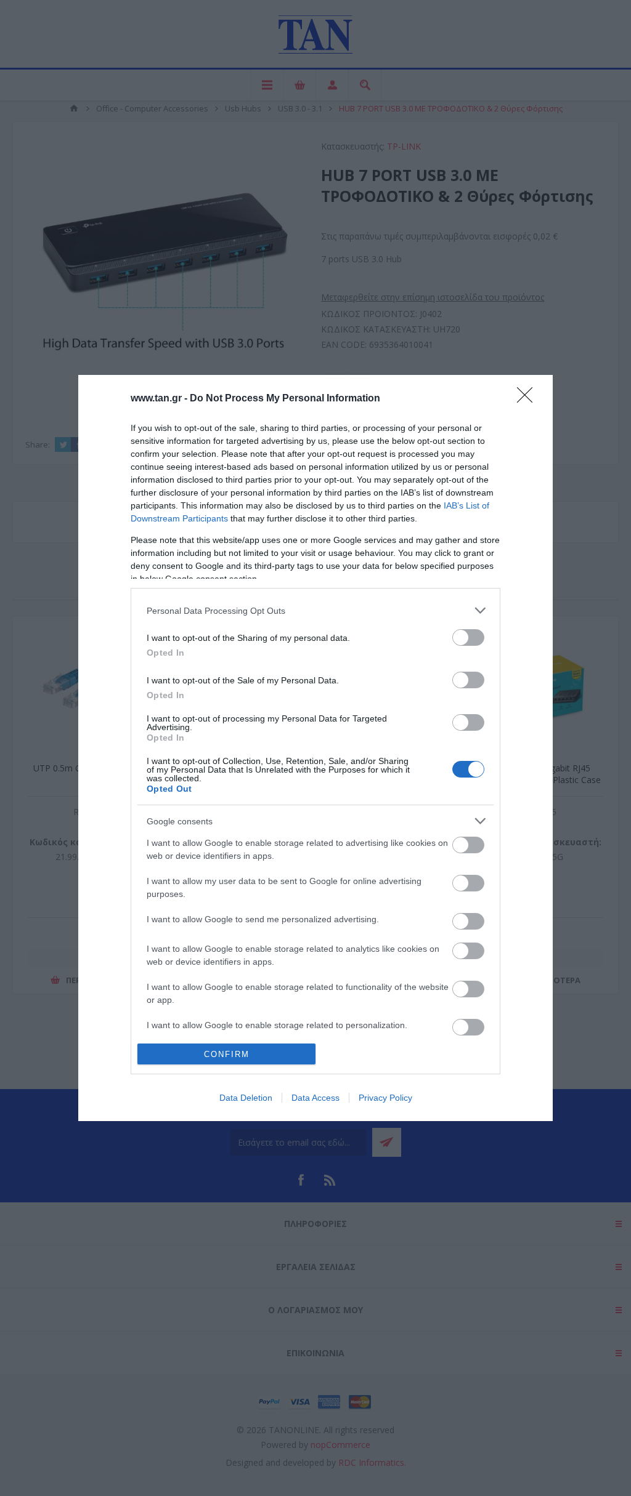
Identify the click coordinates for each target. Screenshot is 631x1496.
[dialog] (315, 748)
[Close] (528, 399)
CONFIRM (227, 1054)
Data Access (315, 1098)
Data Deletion (245, 1098)
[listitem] (315, 610)
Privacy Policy (385, 1098)
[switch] (468, 637)
